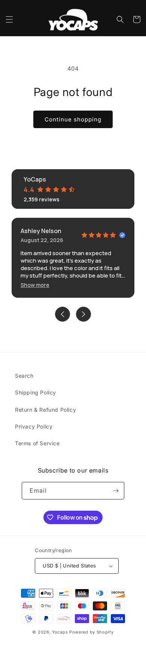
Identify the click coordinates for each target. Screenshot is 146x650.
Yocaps (60, 632)
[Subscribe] (115, 490)
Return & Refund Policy (45, 409)
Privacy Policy (33, 426)
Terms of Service (37, 443)
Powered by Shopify (91, 632)
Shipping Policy (35, 392)
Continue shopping (73, 119)
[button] (9, 19)
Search (24, 375)
